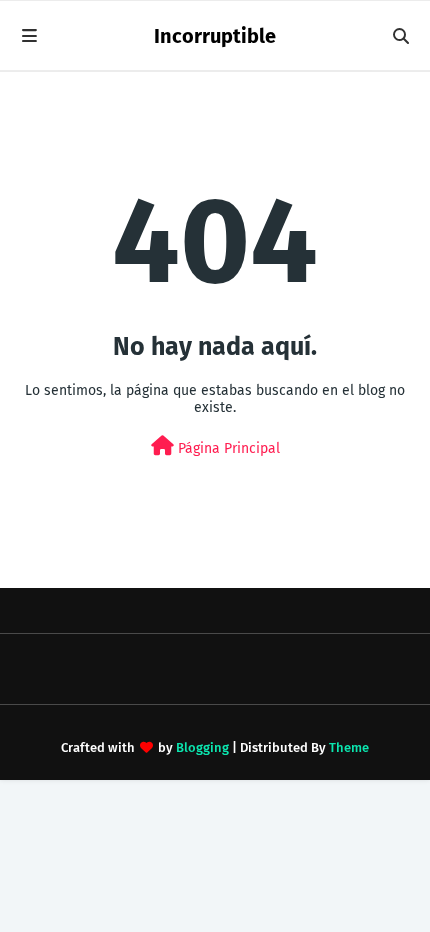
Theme (349, 747)
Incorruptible (215, 36)
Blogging (202, 747)
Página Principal (227, 448)
